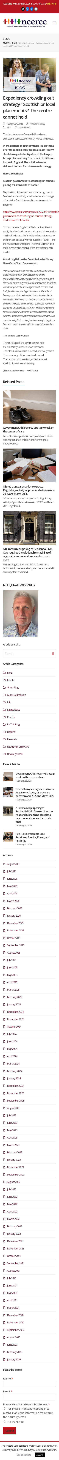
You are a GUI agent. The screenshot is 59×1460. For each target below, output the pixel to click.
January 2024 (14, 1078)
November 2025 (15, 930)
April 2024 (12, 1056)
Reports (11, 732)
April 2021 (12, 1300)
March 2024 (13, 1063)
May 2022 (12, 1204)
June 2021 (12, 1285)
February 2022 (14, 1226)
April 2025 (12, 982)
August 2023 (13, 1108)
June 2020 (12, 1344)
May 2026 (12, 886)
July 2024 (11, 1034)
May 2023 (12, 1130)
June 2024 (12, 1041)
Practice (11, 717)
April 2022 (12, 1211)
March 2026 (13, 901)
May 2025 (12, 975)
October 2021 (14, 1256)
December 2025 (15, 923)
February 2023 (14, 1152)
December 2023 (15, 1085)
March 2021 (13, 1307)
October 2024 (14, 1026)
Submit (10, 1431)
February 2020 (14, 1352)
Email (7, 1391)
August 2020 (13, 1337)
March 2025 (13, 989)
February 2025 (14, 997)
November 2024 (15, 1019)
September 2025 (15, 945)
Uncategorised (14, 754)
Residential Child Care (18, 746)
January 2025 (14, 1004)
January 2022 (14, 1233)
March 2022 (13, 1219)
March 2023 (13, 1145)
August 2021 (13, 1270)
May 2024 (12, 1048)
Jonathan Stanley (37, 123)
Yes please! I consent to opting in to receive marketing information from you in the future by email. (28, 1413)
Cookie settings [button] (24, 1454)
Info (9, 702)
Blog (9, 127)
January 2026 (14, 915)
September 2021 (15, 1263)
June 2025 (12, 967)
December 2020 (15, 1315)
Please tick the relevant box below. (26, 1404)
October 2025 (14, 938)
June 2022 (12, 1196)
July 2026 (11, 871)
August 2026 (13, 864)
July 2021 (11, 1278)
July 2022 (11, 1189)
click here (51, 3)
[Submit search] (53, 653)
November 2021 (15, 1248)
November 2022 (15, 1167)
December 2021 (15, 1241)
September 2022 (15, 1174)
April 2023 (12, 1137)
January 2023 (14, 1159)
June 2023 (12, 1122)
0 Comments (24, 127)
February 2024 (14, 1071)
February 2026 (14, 908)
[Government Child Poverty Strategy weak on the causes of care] (29, 406)
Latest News (13, 709)
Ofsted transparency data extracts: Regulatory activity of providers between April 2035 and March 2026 (29, 490)
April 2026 (12, 893)
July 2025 (11, 960)
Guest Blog (13, 687)
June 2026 (12, 878)
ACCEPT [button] (40, 1454)
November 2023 (15, 1093)
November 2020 (15, 1322)
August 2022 (13, 1182)
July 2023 (11, 1115)
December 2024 (15, 1011)
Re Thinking (13, 724)
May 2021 (12, 1293)
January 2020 (14, 1359)
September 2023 (15, 1100)
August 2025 (13, 952)
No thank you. (15, 1421)
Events (10, 680)
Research (12, 739)
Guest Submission (16, 695)
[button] (54, 23)
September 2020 (15, 1330)
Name (8, 1378)
